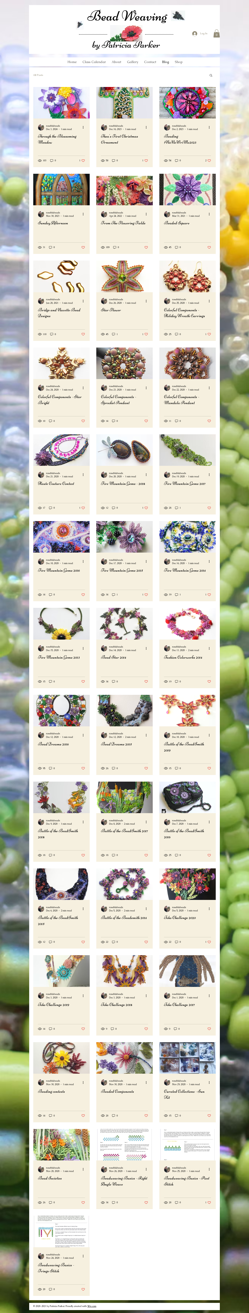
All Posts (38, 75)
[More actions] (84, 127)
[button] (216, 33)
